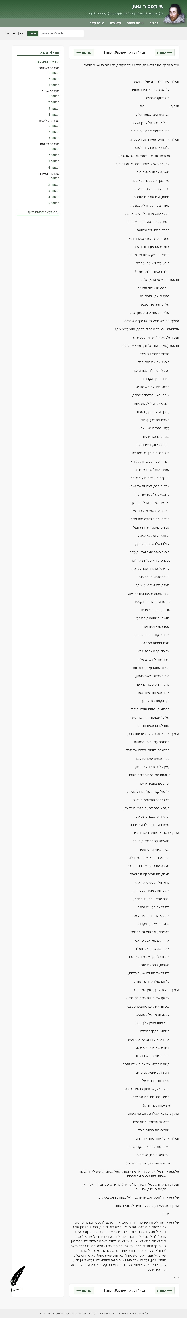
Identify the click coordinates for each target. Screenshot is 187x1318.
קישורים (115, 23)
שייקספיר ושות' (147, 7)
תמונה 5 (53, 203)
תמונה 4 (53, 114)
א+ (21, 33)
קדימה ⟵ (83, 52)
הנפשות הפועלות (48, 61)
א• (14, 33)
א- (8, 33)
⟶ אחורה (164, 52)
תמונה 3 (53, 85)
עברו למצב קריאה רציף (43, 212)
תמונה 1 (53, 72)
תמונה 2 (53, 78)
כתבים (154, 23)
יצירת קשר (97, 23)
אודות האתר (135, 23)
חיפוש (32, 33)
